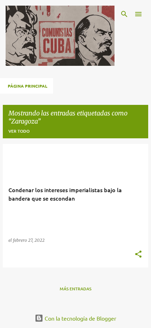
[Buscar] (124, 14)
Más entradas (75, 289)
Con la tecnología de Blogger (79, 318)
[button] (138, 254)
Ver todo (18, 131)
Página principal (27, 86)
